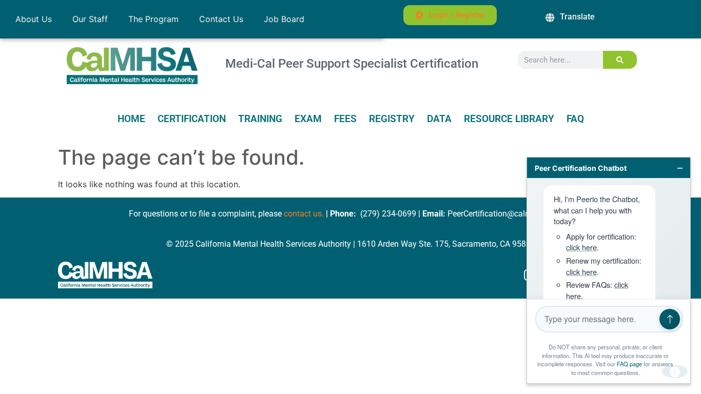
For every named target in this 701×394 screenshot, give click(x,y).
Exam (308, 119)
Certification (192, 119)
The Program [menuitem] (153, 19)
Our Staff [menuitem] (90, 19)
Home (131, 119)
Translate (577, 17)
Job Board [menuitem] (284, 19)
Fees (345, 119)
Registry (392, 119)
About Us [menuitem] (33, 19)
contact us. (304, 214)
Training (260, 119)
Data (439, 119)
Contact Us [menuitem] (221, 19)
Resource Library (509, 119)
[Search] (620, 60)
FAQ (575, 119)
